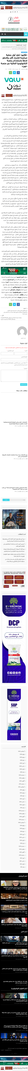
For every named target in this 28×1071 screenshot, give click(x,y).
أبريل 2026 (22, 763)
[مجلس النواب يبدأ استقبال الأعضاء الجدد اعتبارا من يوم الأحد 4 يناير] (14, 907)
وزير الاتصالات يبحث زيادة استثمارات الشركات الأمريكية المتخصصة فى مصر (14, 455)
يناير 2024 (22, 843)
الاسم (25, 350)
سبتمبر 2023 (21, 855)
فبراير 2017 (22, 864)
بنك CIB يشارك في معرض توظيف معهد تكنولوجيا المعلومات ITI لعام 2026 (13, 555)
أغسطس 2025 (21, 787)
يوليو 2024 (22, 825)
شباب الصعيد (23, 69)
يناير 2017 (22, 867)
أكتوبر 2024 (21, 816)
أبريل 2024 (22, 834)
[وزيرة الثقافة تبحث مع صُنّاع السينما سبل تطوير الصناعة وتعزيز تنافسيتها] (14, 951)
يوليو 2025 (22, 790)
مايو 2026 (22, 760)
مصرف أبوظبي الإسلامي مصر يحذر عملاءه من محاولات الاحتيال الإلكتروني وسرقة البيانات (14, 560)
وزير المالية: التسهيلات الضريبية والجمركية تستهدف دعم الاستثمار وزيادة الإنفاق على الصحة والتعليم (14, 550)
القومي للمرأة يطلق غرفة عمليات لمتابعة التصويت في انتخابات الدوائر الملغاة (14, 925)
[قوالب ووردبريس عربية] (12, 1053)
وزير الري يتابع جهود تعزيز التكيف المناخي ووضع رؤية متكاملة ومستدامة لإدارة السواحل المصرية (13, 540)
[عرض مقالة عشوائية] (2, 34)
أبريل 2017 (22, 858)
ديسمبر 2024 (21, 810)
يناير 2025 (22, 807)
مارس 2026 (21, 766)
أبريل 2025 (22, 799)
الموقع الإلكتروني (24, 357)
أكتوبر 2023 (21, 852)
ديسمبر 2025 (21, 775)
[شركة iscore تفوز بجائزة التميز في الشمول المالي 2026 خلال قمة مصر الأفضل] (14, 1035)
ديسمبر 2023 (21, 846)
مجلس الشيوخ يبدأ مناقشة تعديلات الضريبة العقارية (16, 900)
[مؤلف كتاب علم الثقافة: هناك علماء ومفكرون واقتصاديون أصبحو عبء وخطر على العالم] (14, 977)
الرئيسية (24, 45)
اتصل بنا (2, 1050)
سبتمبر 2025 (21, 784)
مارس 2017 (22, 861)
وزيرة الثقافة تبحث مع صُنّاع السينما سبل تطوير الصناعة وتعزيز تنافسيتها (14, 956)
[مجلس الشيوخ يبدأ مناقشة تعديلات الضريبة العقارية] (14, 896)
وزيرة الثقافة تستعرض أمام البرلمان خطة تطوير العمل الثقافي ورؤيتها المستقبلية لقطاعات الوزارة (14, 969)
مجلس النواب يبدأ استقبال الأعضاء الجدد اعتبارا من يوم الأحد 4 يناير (14, 912)
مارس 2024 (21, 837)
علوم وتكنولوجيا (19, 45)
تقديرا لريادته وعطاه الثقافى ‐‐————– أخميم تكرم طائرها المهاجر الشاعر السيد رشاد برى (14, 943)
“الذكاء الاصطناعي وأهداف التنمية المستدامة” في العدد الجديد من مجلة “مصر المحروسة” (14, 488)
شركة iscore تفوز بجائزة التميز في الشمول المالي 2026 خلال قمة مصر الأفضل (14, 1040)
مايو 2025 (22, 796)
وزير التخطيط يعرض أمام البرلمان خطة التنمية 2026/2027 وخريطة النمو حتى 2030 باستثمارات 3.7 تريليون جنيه (15, 888)
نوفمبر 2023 (21, 849)
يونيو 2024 (22, 828)
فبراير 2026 (22, 769)
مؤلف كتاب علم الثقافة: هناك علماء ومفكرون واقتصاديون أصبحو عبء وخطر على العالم (15, 982)
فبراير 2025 (22, 804)
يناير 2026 (22, 772)
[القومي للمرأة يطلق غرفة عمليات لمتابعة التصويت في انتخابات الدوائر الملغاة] (14, 920)
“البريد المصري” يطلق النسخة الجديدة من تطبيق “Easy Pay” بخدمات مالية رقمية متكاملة (14, 1013)
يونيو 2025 (22, 793)
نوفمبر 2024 (21, 813)
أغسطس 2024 (21, 822)
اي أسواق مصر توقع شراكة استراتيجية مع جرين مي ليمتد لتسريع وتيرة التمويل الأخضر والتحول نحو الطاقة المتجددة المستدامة (15, 1027)
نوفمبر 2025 (21, 778)
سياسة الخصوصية (8, 1050)
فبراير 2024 (22, 840)
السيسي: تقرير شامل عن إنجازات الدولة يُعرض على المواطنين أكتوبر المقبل (13, 545)
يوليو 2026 (22, 754)
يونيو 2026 (22, 757)
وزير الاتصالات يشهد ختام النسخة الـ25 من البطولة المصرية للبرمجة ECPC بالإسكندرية (15, 1000)
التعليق (25, 368)
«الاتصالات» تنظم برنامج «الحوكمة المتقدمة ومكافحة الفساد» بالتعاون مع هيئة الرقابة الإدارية (15, 423)
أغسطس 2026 (21, 751)
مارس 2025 (21, 801)
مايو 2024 (22, 831)
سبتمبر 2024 (21, 819)
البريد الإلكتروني (10, 350)
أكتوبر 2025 (21, 781)
